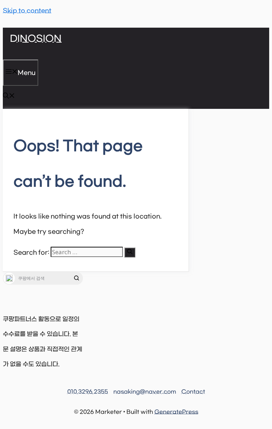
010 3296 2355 (87, 392)
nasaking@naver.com (144, 392)
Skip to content (27, 11)
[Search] (129, 252)
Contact (193, 392)
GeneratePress (176, 412)
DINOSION (36, 39)
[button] (9, 97)
